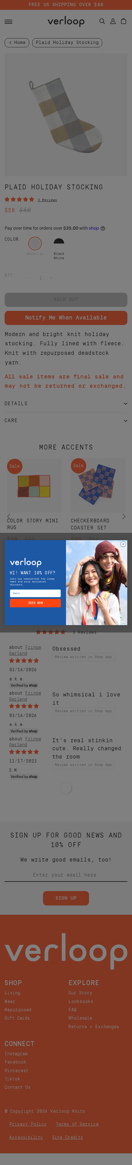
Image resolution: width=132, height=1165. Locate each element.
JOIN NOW (35, 602)
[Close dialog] (123, 544)
